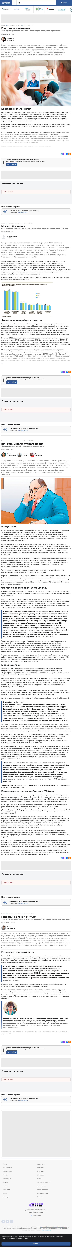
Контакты (40, 1197)
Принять (36, 1243)
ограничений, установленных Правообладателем (53, 1227)
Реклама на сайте (43, 1193)
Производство (7, 1171)
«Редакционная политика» (36, 1212)
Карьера (5, 1182)
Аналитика (6, 1186)
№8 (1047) (30, 25)
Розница (5, 1175)
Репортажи (41, 1164)
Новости (5, 1164)
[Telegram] (62, 154)
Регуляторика (7, 1167)
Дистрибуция (7, 1178)
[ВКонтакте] (67, 154)
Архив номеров (42, 1186)
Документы (6, 1189)
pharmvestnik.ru (46, 1230)
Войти (65, 3)
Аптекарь (6, 1197)
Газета (39, 1178)
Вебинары (40, 1167)
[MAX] (64, 154)
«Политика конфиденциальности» (36, 1209)
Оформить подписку (43, 1182)
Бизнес (5, 1193)
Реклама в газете (42, 1189)
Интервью (40, 1175)
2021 (25, 25)
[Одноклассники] (69, 154)
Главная (3, 25)
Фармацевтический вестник (14, 25)
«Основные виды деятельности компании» (36, 1211)
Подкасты (40, 1171)
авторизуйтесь (23, 212)
